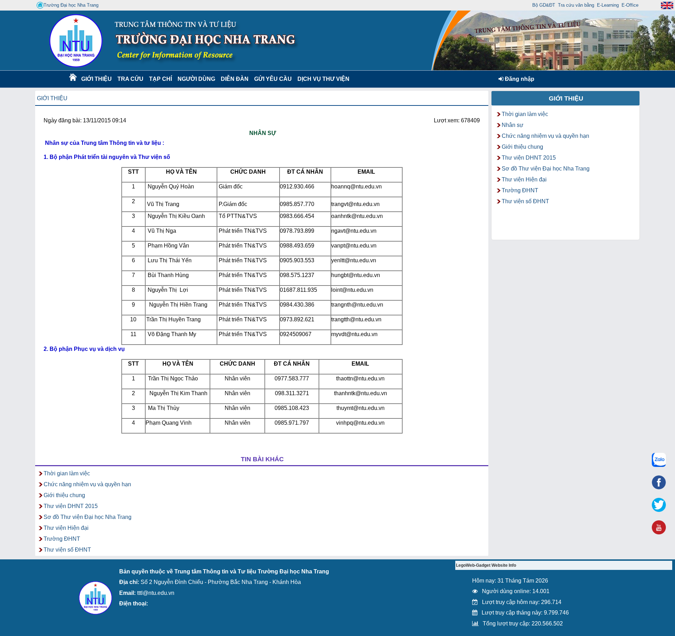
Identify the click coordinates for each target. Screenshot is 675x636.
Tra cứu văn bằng (576, 5)
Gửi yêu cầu (273, 79)
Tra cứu (130, 79)
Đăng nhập (518, 79)
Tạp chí (160, 79)
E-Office (630, 5)
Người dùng (196, 79)
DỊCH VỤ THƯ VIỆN (322, 79)
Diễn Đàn (235, 79)
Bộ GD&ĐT (543, 5)
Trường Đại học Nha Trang (71, 5)
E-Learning (608, 5)
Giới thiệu (96, 79)
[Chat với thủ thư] (659, 460)
